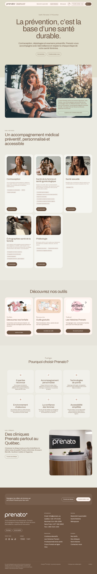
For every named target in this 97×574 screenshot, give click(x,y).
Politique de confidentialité (74, 564)
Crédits (90, 564)
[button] (88, 4)
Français (23, 539)
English (28, 539)
